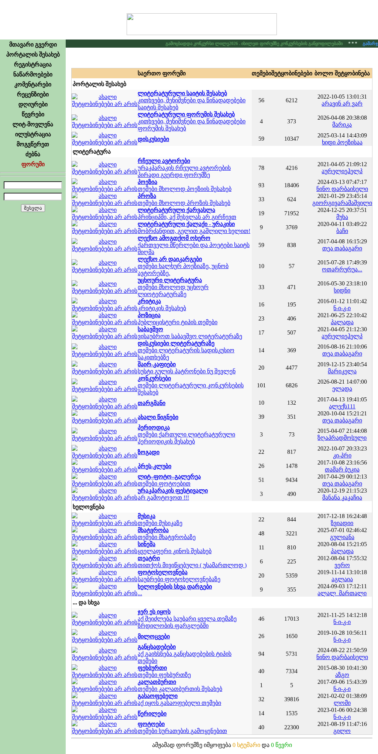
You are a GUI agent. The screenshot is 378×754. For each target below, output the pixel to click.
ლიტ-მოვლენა (33, 124)
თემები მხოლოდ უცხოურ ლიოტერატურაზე (173, 287)
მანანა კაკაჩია (342, 497)
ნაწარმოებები (32, 74)
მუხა (342, 217)
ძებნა (32, 154)
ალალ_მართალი (342, 593)
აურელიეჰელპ (342, 171)
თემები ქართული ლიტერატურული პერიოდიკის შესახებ (186, 434)
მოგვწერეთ (33, 144)
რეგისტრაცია (33, 64)
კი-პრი (342, 455)
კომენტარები (32, 84)
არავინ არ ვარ (342, 103)
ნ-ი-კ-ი (342, 308)
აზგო (342, 675)
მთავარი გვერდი (33, 44)
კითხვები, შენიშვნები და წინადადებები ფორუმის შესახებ (191, 121)
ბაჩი (342, 231)
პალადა (342, 322)
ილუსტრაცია (33, 134)
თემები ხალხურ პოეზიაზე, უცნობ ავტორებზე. (183, 266)
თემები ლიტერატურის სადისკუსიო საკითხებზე (186, 350)
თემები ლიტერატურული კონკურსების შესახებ (191, 385)
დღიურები (33, 104)
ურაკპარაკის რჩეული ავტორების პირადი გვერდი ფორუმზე (184, 168)
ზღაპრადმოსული (342, 438)
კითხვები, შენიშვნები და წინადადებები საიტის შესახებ (191, 100)
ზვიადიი (342, 523)
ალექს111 (342, 406)
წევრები (33, 114)
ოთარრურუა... (342, 269)
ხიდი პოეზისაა (342, 142)
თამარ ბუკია (342, 469)
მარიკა (342, 124)
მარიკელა (342, 371)
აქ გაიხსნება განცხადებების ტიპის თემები (184, 654)
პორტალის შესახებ (33, 54)
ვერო (342, 565)
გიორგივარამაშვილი (342, 203)
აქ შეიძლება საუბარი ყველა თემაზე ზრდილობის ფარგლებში (187, 619)
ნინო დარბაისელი (342, 189)
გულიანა (342, 537)
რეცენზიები (33, 94)
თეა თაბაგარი (342, 248)
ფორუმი (33, 164)
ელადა (342, 388)
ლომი (342, 703)
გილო (342, 731)
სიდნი (342, 290)
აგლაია (342, 579)
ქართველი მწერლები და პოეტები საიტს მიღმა (194, 245)
